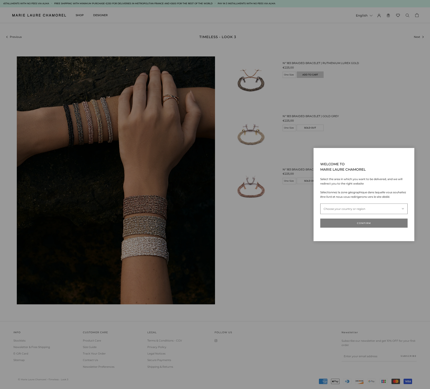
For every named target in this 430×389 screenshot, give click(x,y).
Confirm (364, 223)
